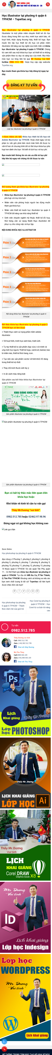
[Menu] (4, 4)
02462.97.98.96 (37, 516)
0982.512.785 (14, 516)
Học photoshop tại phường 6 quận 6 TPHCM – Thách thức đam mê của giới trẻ (13, 605)
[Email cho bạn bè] (28, 591)
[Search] (48, 4)
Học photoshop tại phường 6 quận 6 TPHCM (21, 553)
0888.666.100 (22, 655)
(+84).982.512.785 (25, 643)
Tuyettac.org (7, 65)
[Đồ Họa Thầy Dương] (26, 4)
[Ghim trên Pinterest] (33, 591)
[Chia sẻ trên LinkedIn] (37, 591)
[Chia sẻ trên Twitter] (24, 591)
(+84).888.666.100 (24, 658)
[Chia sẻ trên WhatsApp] (14, 591)
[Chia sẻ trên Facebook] (19, 591)
